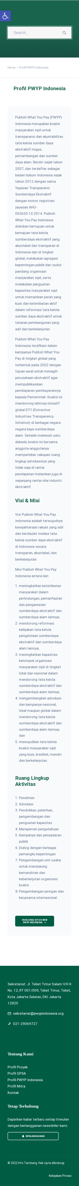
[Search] (39, 33)
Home (12, 67)
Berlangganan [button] (35, 1136)
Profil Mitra (16, 1086)
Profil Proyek (18, 1067)
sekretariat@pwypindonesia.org (38, 1013)
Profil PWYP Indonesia (25, 1080)
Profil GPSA (17, 1073)
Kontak (13, 1093)
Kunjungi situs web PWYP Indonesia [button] (35, 921)
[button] (69, 8)
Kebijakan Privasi (60, 1175)
